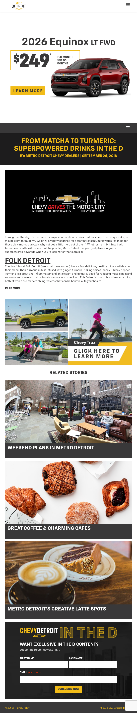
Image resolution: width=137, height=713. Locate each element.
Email (30, 672)
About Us (9, 708)
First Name (27, 658)
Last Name (76, 658)
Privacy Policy (23, 708)
